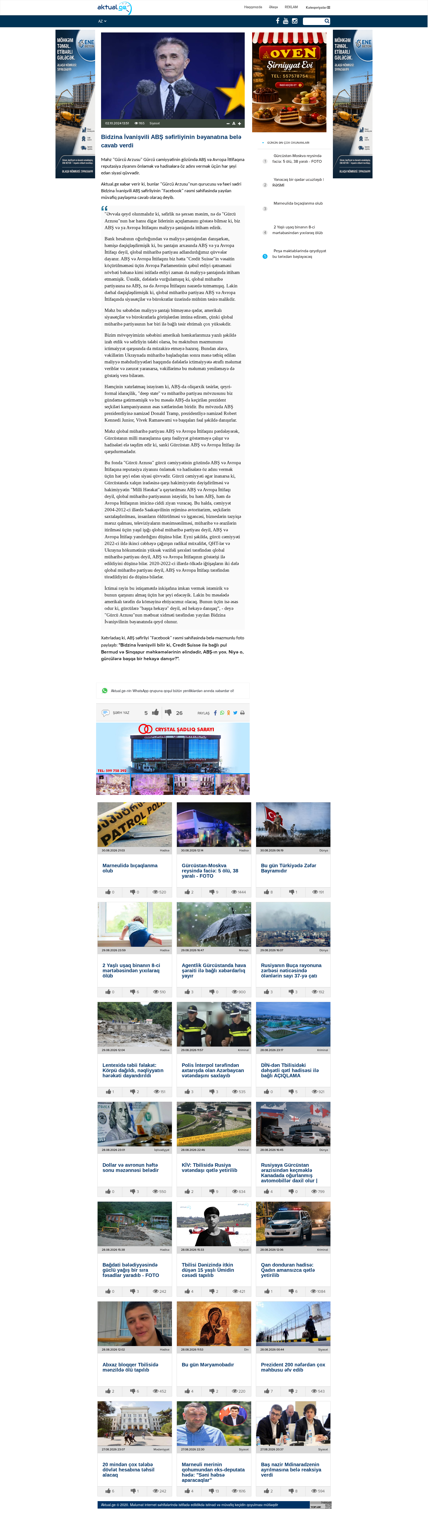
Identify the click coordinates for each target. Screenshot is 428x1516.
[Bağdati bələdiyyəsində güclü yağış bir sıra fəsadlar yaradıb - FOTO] (135, 1224)
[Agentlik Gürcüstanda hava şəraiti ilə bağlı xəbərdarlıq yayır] (214, 924)
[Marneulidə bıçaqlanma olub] (135, 824)
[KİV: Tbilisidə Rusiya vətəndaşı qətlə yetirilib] (214, 1124)
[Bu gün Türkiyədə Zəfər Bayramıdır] (293, 824)
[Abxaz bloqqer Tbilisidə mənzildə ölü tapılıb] (135, 1323)
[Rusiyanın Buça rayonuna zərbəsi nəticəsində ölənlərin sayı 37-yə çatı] (293, 924)
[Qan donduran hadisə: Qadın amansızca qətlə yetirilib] (293, 1224)
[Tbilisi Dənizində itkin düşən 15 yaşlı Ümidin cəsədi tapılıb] (214, 1224)
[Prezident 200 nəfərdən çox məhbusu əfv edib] (293, 1323)
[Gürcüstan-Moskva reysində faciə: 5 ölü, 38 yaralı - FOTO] (214, 824)
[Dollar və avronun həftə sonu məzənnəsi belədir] (135, 1124)
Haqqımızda (253, 7)
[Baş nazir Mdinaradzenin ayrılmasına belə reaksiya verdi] (293, 1423)
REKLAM (291, 7)
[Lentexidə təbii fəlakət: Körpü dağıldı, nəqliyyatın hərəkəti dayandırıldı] (135, 1024)
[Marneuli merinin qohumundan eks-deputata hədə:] (214, 1423)
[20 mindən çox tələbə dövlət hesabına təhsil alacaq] (135, 1423)
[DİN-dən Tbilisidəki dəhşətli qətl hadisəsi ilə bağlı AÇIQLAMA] (293, 1024)
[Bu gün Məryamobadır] (214, 1323)
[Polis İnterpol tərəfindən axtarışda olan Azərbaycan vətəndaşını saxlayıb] (214, 1024)
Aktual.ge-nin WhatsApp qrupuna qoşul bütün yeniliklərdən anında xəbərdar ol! (172, 691)
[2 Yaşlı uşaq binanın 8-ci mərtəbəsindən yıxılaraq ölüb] (135, 924)
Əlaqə (273, 7)
